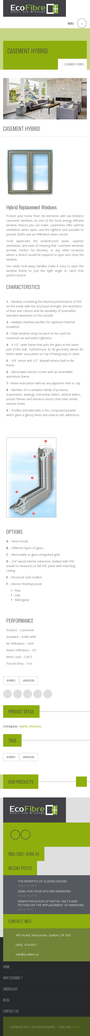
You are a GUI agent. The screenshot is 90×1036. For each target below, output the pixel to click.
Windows (29, 680)
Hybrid (11, 680)
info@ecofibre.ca (27, 954)
